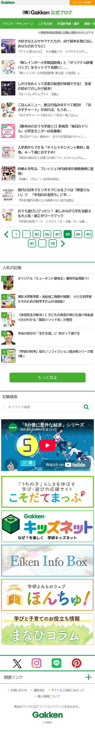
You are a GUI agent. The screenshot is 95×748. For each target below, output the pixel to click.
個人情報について (49, 696)
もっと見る (47, 377)
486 (47, 234)
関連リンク (13, 677)
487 (57, 234)
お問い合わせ (18, 690)
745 (52, 243)
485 (36, 234)
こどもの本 (45, 23)
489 (78, 234)
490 (88, 234)
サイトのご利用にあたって (68, 690)
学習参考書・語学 (68, 23)
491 (32, 243)
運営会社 (39, 690)
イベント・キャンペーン (17, 23)
